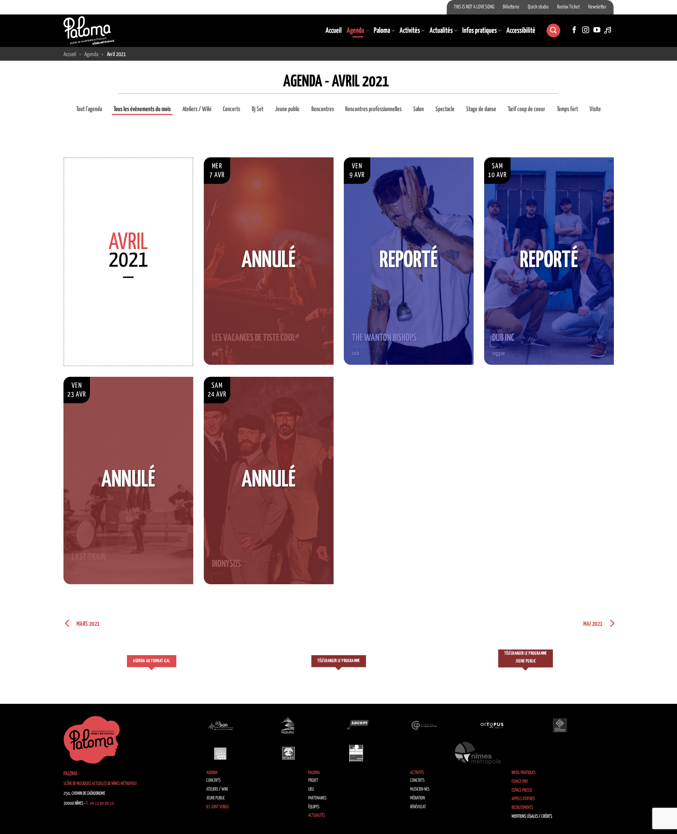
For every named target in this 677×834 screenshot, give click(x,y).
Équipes (313, 807)
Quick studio (538, 7)
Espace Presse (522, 790)
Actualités (441, 30)
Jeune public (287, 109)
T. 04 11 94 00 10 (100, 803)
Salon (418, 109)
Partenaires (317, 798)
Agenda (355, 30)
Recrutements (522, 807)
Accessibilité (520, 30)
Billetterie (511, 7)
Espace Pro (520, 781)
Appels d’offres (523, 799)
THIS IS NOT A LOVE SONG (474, 7)
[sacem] (356, 725)
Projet (313, 780)
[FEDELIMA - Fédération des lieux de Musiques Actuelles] (288, 725)
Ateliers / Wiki (196, 109)
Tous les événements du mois (142, 109)
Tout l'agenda (89, 109)
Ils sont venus (217, 807)
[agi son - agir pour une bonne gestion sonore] (220, 725)
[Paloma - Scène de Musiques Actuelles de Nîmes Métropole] (88, 30)
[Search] (553, 30)
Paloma (382, 30)
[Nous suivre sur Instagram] (585, 30)
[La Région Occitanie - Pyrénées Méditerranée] (560, 725)
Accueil (333, 30)
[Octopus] (492, 725)
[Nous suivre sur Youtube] (596, 30)
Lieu (311, 789)
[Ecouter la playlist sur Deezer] (608, 30)
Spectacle (445, 109)
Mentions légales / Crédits (532, 816)
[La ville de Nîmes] (288, 753)
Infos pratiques (479, 30)
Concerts (231, 109)
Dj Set (257, 109)
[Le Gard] (220, 753)
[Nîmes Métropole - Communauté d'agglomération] (478, 753)
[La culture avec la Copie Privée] (424, 725)
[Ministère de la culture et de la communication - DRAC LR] (356, 753)
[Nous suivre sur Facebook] (574, 30)
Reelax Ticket (568, 7)
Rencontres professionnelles (373, 109)
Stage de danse (481, 109)
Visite (595, 109)
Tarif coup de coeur (526, 109)
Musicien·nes (419, 789)
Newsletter (597, 7)
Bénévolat (418, 807)
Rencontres (322, 109)
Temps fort (567, 109)
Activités (410, 30)
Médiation (417, 798)
